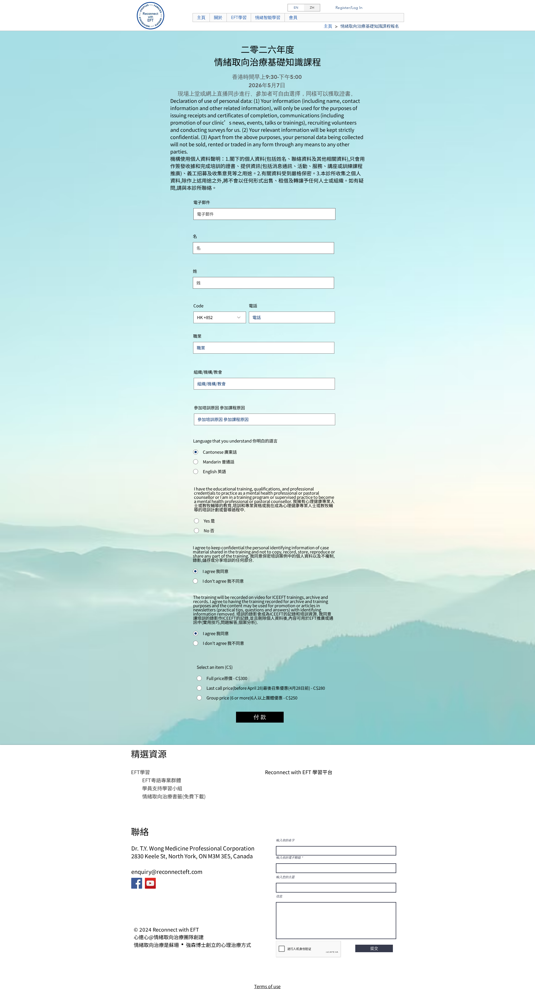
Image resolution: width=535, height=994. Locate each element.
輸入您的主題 (285, 877)
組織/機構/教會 (208, 372)
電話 (253, 305)
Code (198, 305)
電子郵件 (201, 202)
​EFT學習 (140, 772)
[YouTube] (150, 883)
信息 (279, 896)
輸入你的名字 (285, 840)
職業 (197, 336)
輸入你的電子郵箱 (288, 857)
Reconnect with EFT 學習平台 (298, 772)
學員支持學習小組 (162, 788)
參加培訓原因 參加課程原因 (219, 407)
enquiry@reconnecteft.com (167, 871)
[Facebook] (136, 883)
